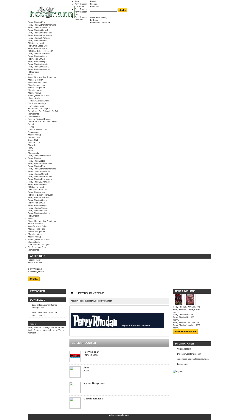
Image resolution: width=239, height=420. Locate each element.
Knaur (30, 150)
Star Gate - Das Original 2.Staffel (43, 111)
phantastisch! (34, 98)
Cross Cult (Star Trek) (38, 129)
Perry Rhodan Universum (39, 156)
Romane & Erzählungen (38, 101)
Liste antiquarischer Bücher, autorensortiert (44, 313)
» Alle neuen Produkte (185, 331)
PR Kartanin (33, 72)
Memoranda (33, 153)
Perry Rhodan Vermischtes (40, 33)
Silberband (59, 327)
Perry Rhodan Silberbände (40, 163)
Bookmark (95, 6)
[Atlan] (75, 372)
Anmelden (105, 22)
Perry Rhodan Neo (36, 161)
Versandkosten (184, 349)
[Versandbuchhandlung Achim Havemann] (51, 12)
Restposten (33, 132)
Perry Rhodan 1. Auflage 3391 (186, 325)
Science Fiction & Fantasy (40, 119)
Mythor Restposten (36, 88)
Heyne (31, 127)
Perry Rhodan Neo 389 (183, 315)
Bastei (31, 124)
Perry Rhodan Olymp (37, 56)
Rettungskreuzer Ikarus (39, 95)
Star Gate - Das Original (39, 108)
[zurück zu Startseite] (71, 293)
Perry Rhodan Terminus (39, 53)
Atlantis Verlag (34, 93)
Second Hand (34, 137)
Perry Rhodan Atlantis (38, 64)
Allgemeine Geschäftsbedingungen (193, 359)
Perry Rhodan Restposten (40, 35)
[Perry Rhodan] (75, 356)
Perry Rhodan (81, 9)
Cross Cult (33, 140)
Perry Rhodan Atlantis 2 (38, 67)
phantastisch (45, 330)
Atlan (30, 74)
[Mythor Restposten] (75, 387)
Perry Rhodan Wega (37, 61)
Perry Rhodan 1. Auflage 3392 (186, 309)
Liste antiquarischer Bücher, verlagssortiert (44, 306)
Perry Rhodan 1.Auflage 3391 (186, 322)
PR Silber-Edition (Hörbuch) (40, 51)
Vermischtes (33, 114)
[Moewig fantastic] (75, 403)
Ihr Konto (94, 20)
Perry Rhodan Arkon (37, 40)
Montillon (32, 333)
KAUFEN (34, 279)
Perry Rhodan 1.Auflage (39, 38)
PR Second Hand (36, 43)
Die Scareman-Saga (37, 103)
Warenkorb (37, 256)
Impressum (182, 364)
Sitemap (93, 4)
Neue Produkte (185, 291)
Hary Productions (36, 106)
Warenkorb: (98, 17)
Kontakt (93, 1)
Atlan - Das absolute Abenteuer (42, 77)
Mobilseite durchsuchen (119, 415)
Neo (52, 327)
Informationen (184, 343)
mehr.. (176, 312)
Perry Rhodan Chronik (38, 30)
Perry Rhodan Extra (37, 22)
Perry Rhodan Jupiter (37, 48)
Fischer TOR (34, 142)
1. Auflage (45, 327)
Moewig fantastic (35, 90)
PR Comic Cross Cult (37, 46)
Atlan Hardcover (35, 80)
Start (77, 1)
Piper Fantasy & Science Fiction (42, 122)
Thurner (62, 330)
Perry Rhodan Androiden (39, 69)
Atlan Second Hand (36, 85)
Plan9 (30, 148)
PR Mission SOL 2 (36, 59)
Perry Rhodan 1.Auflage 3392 (186, 307)
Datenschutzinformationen (189, 354)
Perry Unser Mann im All (39, 27)
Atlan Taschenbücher (37, 82)
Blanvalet (32, 145)
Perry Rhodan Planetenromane (42, 25)
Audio (30, 330)
